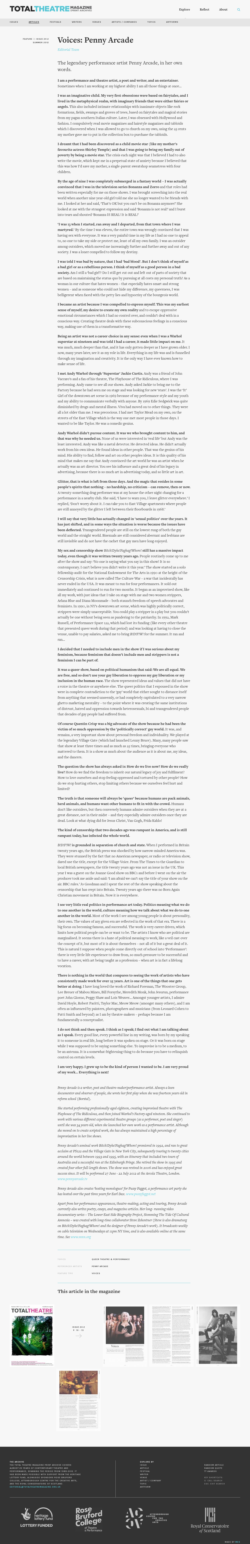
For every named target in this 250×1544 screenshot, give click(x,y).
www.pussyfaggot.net (141, 1194)
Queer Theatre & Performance (111, 1259)
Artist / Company (150, 1481)
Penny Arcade (100, 1266)
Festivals (55, 22)
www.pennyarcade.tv (72, 1179)
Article (144, 1468)
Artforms (172, 22)
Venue (143, 1477)
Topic (143, 1484)
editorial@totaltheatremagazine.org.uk (35, 1487)
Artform (145, 1487)
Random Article (214, 1465)
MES (237, 1542)
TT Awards (210, 1471)
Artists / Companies (124, 22)
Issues (14, 22)
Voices (96, 1273)
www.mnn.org (81, 1237)
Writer (144, 1474)
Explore (184, 9)
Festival (145, 1471)
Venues (96, 22)
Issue (143, 1465)
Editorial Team (68, 50)
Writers (77, 22)
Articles (34, 22)
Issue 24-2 (42, 39)
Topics (151, 22)
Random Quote (213, 1468)
